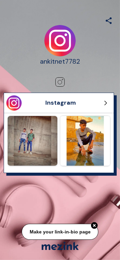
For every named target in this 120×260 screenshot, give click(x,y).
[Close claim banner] (94, 225)
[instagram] (60, 82)
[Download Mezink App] (60, 245)
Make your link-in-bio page (59, 231)
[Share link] (109, 19)
